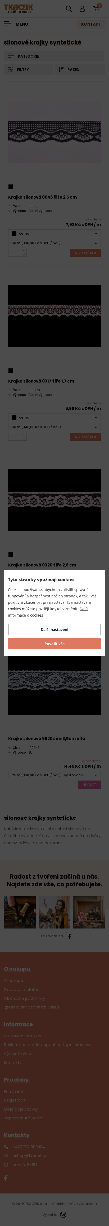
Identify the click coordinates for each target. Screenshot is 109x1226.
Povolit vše (54, 643)
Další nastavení (54, 629)
